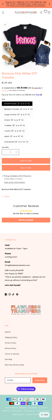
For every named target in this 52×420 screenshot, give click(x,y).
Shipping (5, 90)
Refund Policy (10, 348)
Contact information (34, 414)
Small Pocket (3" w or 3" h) (17, 103)
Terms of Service (12, 354)
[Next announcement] (49, 4)
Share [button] (7, 196)
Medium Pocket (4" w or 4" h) (18, 109)
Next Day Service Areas (14, 365)
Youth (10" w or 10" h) (14, 131)
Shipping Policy (11, 337)
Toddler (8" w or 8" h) (14, 125)
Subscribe (40, 380)
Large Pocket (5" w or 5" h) (17, 114)
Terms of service (43, 411)
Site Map (8, 359)
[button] (3, 12)
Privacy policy (29, 411)
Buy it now (26, 167)
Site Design (32, 408)
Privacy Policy (10, 343)
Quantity (5, 147)
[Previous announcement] (2, 4)
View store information (14, 182)
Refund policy (17, 411)
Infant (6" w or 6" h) (14, 120)
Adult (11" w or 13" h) (13, 136)
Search (8, 332)
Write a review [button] (26, 220)
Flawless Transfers (19, 408)
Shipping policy (18, 414)
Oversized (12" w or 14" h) (16, 142)
